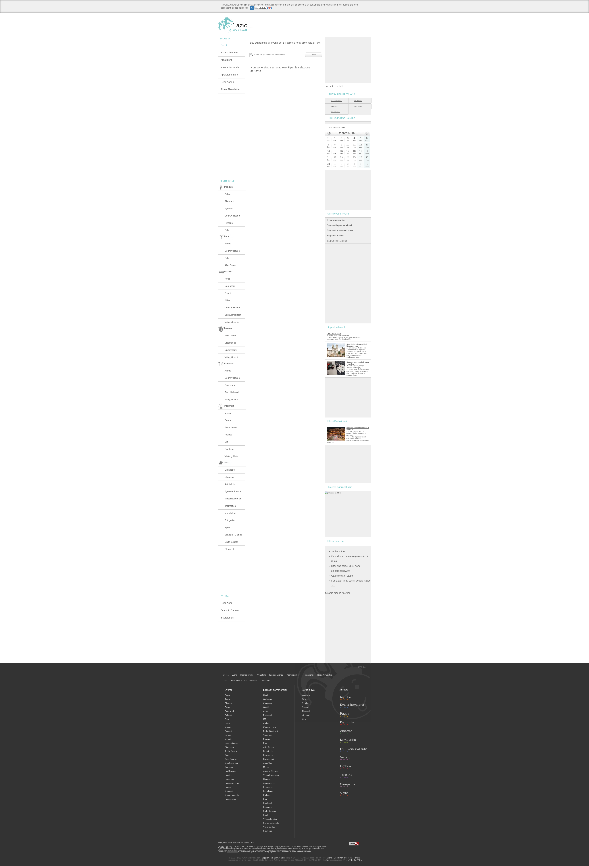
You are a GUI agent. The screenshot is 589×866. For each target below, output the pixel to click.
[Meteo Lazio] (333, 492)
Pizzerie (229, 223)
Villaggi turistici (232, 322)
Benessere (230, 385)
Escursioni (229, 779)
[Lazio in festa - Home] (238, 25)
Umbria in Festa (354, 768)
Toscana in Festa (354, 776)
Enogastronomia (232, 783)
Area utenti (226, 60)
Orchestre (230, 469)
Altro (304, 719)
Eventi (224, 45)
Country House (232, 215)
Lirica (227, 723)
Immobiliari (230, 513)
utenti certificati (232, 852)
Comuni (228, 420)
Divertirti (305, 707)
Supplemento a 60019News (273, 858)
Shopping (229, 477)
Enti (226, 442)
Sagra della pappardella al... (340, 225)
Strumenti (229, 549)
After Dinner (231, 265)
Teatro (227, 699)
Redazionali (227, 82)
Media (228, 413)
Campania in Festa (354, 785)
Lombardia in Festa (354, 741)
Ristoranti (229, 201)
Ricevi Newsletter (230, 89)
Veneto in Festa (354, 759)
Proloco (228, 434)
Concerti (228, 731)
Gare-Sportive (231, 759)
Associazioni (231, 427)
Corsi (227, 755)
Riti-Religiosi (230, 771)
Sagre (227, 695)
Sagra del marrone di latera (340, 230)
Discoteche (230, 342)
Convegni (229, 767)
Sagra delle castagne (337, 241)
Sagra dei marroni (335, 235)
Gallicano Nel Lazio (342, 575)
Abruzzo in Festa (354, 733)
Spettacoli (229, 449)
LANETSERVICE (355, 860)
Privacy (357, 858)
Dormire (305, 703)
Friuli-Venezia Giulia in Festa (354, 750)
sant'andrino (338, 551)
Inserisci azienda (230, 67)
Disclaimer (338, 858)
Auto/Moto (230, 484)
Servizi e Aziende (233, 534)
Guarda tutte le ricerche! (338, 593)
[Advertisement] (348, 56)
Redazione (227, 603)
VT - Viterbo (335, 112)
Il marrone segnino (336, 220)
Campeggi (230, 286)
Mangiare (306, 695)
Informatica (230, 506)
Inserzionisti (227, 617)
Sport (227, 527)
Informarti (306, 715)
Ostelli (228, 293)
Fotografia (230, 520)
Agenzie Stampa (233, 491)
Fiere (227, 719)
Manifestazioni (231, 763)
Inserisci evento (229, 52)
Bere (304, 699)
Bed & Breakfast (233, 314)
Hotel (227, 278)
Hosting (326, 860)
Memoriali (229, 791)
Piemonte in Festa (354, 724)
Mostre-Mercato (232, 795)
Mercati (228, 739)
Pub (227, 230)
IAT (264, 719)
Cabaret (228, 715)
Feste (227, 707)
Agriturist (229, 208)
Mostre (228, 727)
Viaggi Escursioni (233, 498)
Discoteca (229, 747)
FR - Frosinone (336, 101)
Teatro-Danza (231, 751)
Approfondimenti (230, 74)
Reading (228, 775)
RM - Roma (358, 106)
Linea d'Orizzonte (334, 333)
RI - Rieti (334, 106)
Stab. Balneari (232, 392)
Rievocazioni (230, 799)
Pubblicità (348, 858)
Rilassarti (306, 711)
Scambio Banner (230, 610)
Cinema (228, 703)
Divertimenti (231, 350)
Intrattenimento (231, 743)
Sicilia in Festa (354, 794)
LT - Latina (358, 101)
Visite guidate (231, 456)
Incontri (228, 735)
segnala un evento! (303, 850)
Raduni (228, 787)
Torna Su (361, 667)
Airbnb (228, 194)
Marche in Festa (354, 698)
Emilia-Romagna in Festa (354, 706)
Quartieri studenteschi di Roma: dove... (356, 345)
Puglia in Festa (354, 715)
